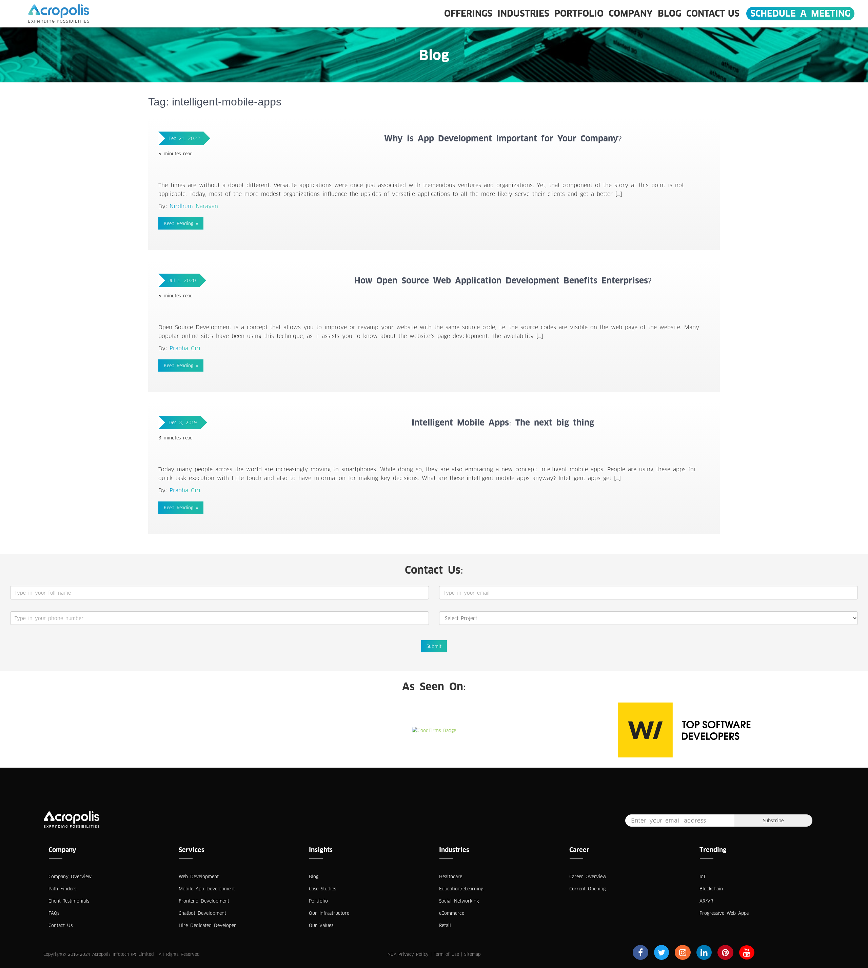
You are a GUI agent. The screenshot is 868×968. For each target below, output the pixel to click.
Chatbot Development (202, 913)
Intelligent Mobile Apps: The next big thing (503, 422)
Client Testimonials (68, 900)
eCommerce (451, 913)
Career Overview (587, 876)
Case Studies (322, 888)
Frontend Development (204, 900)
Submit (434, 646)
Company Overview (70, 876)
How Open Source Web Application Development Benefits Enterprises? (503, 280)
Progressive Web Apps (724, 913)
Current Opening (587, 888)
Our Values (321, 925)
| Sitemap (470, 954)
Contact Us (712, 13)
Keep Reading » (181, 223)
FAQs (53, 913)
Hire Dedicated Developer (207, 925)
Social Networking (459, 900)
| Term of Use (445, 954)
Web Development (199, 876)
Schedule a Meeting (800, 13)
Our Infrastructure (329, 913)
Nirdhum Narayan (194, 206)
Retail (445, 925)
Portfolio (579, 13)
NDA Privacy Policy (408, 954)
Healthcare (450, 876)
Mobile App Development (207, 888)
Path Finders (62, 888)
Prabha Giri (185, 348)
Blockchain (711, 888)
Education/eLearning (461, 888)
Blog (669, 13)
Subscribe (773, 820)
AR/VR (706, 900)
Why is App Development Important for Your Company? (503, 138)
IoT (702, 876)
